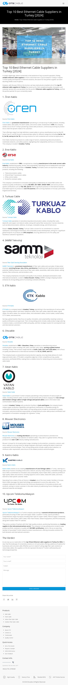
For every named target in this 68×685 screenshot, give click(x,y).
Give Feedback (9, 653)
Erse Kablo (10, 160)
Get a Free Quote (9, 646)
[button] (63, 3)
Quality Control (9, 638)
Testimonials (8, 635)
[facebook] (3, 599)
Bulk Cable (8, 614)
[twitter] (8, 599)
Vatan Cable (11, 392)
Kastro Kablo (11, 465)
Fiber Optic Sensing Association (17, 262)
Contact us (8, 632)
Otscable (10, 342)
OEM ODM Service (10, 651)
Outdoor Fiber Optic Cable (12, 622)
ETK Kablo (10, 306)
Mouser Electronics (13, 432)
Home (16, 20)
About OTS (8, 630)
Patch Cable (8, 617)
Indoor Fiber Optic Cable (11, 619)
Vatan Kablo (6, 396)
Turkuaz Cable (12, 217)
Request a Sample (10, 648)
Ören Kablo (10, 119)
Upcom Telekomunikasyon (15, 509)
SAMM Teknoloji (7, 266)
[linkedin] (12, 599)
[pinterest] (16, 599)
